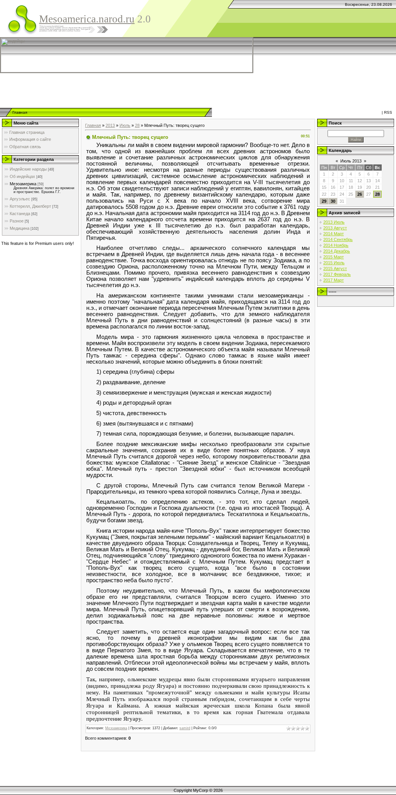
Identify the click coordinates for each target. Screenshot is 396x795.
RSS (388, 112)
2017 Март (333, 280)
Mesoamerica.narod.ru (87, 19)
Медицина (19, 228)
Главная (19, 112)
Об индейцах (22, 176)
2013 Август (335, 228)
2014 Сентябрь (338, 239)
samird (184, 728)
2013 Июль (334, 222)
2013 (110, 125)
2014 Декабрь (336, 251)
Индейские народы (28, 169)
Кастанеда (20, 213)
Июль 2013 (351, 161)
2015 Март (333, 257)
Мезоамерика (23, 183)
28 (137, 125)
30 (333, 201)
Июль (124, 125)
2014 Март (333, 233)
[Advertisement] (187, 90)
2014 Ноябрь (335, 245)
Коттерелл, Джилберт (30, 206)
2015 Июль (334, 262)
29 (324, 201)
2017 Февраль (337, 274)
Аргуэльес (20, 199)
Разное (17, 221)
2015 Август (335, 268)
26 (359, 194)
